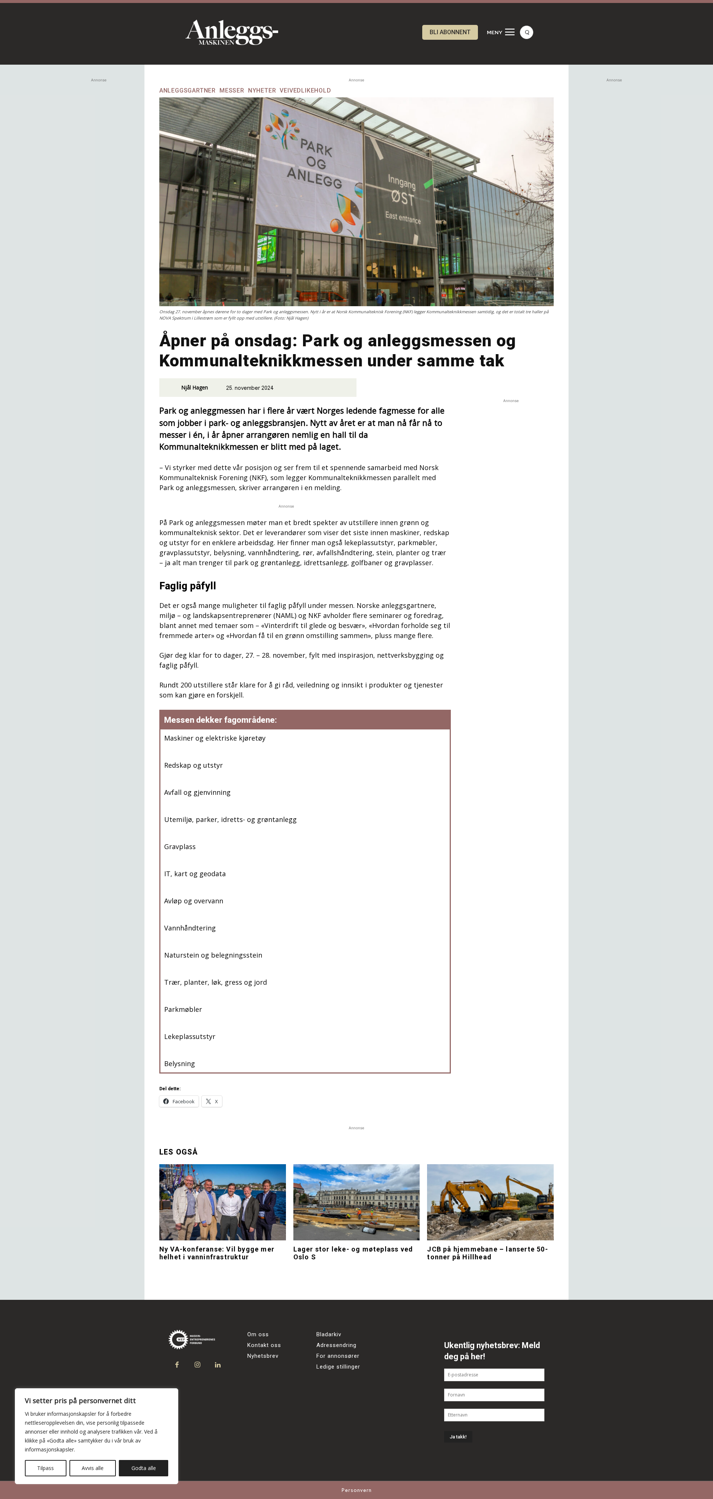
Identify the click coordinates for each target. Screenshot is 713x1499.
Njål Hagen (194, 387)
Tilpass (45, 1468)
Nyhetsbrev (263, 1356)
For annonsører (337, 1356)
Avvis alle (93, 1468)
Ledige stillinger (338, 1366)
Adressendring (336, 1345)
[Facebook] (177, 1365)
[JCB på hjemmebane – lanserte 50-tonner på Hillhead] (490, 1202)
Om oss (258, 1334)
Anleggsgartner (187, 91)
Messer (231, 91)
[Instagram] (197, 1365)
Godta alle (143, 1468)
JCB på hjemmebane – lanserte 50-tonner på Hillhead (487, 1253)
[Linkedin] (217, 1365)
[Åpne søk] (526, 32)
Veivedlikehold (305, 91)
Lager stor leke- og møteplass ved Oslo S (353, 1253)
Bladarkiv (328, 1334)
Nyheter (262, 91)
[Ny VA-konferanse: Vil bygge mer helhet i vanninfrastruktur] (222, 1202)
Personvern (357, 1490)
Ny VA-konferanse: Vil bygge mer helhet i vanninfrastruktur (216, 1253)
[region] (96, 1436)
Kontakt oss (264, 1345)
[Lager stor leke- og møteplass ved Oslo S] (356, 1202)
